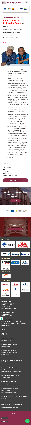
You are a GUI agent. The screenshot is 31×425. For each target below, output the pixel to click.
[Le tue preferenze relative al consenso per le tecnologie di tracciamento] (1, 318)
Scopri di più (6, 42)
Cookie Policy (5, 421)
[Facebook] (2, 334)
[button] (26, 2)
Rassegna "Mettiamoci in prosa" (10, 175)
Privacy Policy (4, 418)
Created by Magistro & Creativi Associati (20, 413)
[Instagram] (6, 334)
